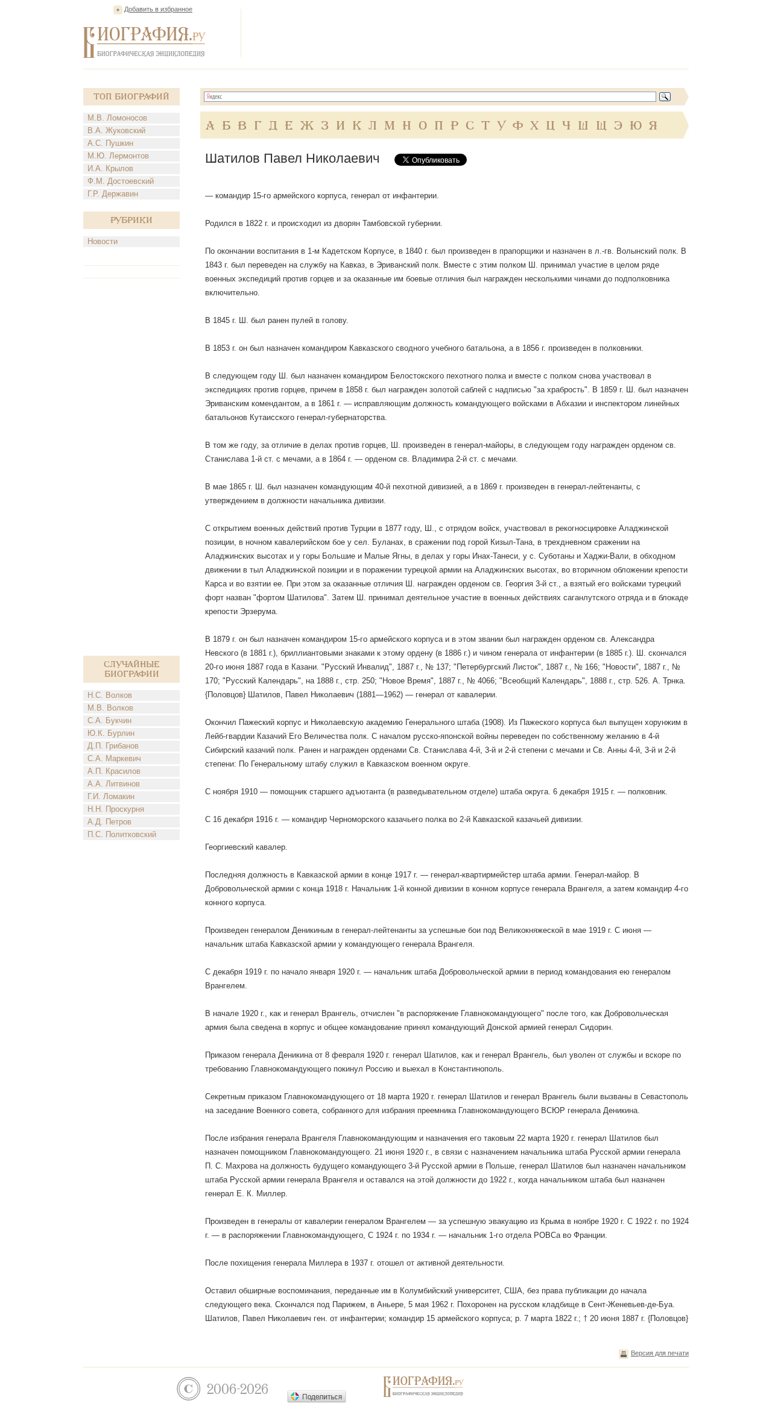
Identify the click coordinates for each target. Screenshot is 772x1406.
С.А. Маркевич (114, 758)
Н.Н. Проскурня (115, 809)
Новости (102, 241)
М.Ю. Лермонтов (118, 155)
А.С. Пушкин (110, 143)
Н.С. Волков (109, 695)
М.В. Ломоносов (117, 117)
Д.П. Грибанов (113, 745)
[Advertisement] (469, 32)
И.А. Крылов (110, 168)
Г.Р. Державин (112, 193)
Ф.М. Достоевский (120, 181)
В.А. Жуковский (116, 130)
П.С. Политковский (121, 834)
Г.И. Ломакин (110, 796)
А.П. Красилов (114, 771)
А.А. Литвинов (113, 783)
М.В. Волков (110, 707)
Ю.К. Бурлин (110, 733)
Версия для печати (660, 1353)
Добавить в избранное (158, 9)
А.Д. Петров (109, 821)
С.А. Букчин (109, 720)
